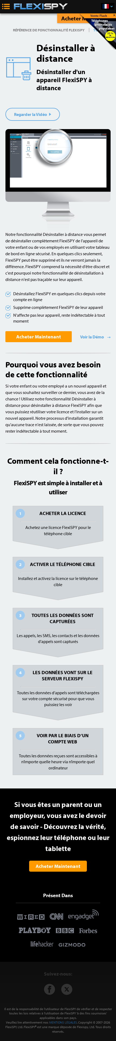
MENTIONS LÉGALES (63, 1022)
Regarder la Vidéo (31, 114)
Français (107, 6)
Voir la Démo (92, 336)
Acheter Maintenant (38, 337)
